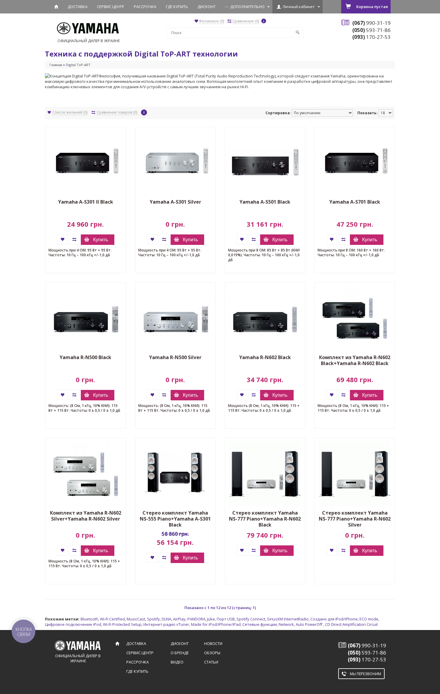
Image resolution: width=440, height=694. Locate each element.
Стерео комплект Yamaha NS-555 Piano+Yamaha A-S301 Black (175, 519)
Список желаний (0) (69, 112)
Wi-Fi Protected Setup (122, 624)
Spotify (153, 619)
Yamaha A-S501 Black (264, 202)
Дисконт (207, 6)
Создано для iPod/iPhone (334, 619)
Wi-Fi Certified (112, 619)
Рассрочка (145, 6)
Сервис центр (110, 6)
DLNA (166, 619)
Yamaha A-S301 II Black (85, 202)
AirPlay (179, 619)
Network (286, 624)
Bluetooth (89, 619)
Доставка (77, 6)
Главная (55, 64)
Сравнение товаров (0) (117, 112)
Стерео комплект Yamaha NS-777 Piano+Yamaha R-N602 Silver (355, 519)
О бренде (180, 652)
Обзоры (212, 652)
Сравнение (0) (245, 21)
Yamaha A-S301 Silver (175, 202)
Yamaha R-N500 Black (85, 357)
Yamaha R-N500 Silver (175, 357)
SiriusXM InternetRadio (288, 619)
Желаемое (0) (211, 21)
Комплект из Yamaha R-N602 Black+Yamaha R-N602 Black (354, 360)
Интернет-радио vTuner (166, 624)
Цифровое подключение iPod (73, 624)
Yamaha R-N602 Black (265, 357)
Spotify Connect (250, 619)
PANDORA (196, 619)
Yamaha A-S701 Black (354, 202)
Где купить (177, 6)
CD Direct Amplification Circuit (351, 624)
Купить (100, 239)
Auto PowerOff (309, 624)
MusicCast (136, 619)
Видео (177, 662)
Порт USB (226, 619)
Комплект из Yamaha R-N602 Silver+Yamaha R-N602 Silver (85, 516)
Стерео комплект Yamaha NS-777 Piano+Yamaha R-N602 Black (265, 519)
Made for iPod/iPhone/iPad (216, 624)
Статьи (211, 662)
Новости (213, 643)
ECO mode (368, 619)
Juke (211, 619)
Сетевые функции (259, 624)
